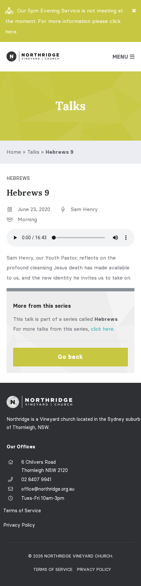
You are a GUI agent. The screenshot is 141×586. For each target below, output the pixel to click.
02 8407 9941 (36, 479)
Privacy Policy (19, 525)
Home (14, 152)
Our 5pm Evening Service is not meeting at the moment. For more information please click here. (64, 21)
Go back (70, 357)
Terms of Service (22, 511)
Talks (33, 152)
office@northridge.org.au (47, 489)
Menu (120, 56)
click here (102, 329)
